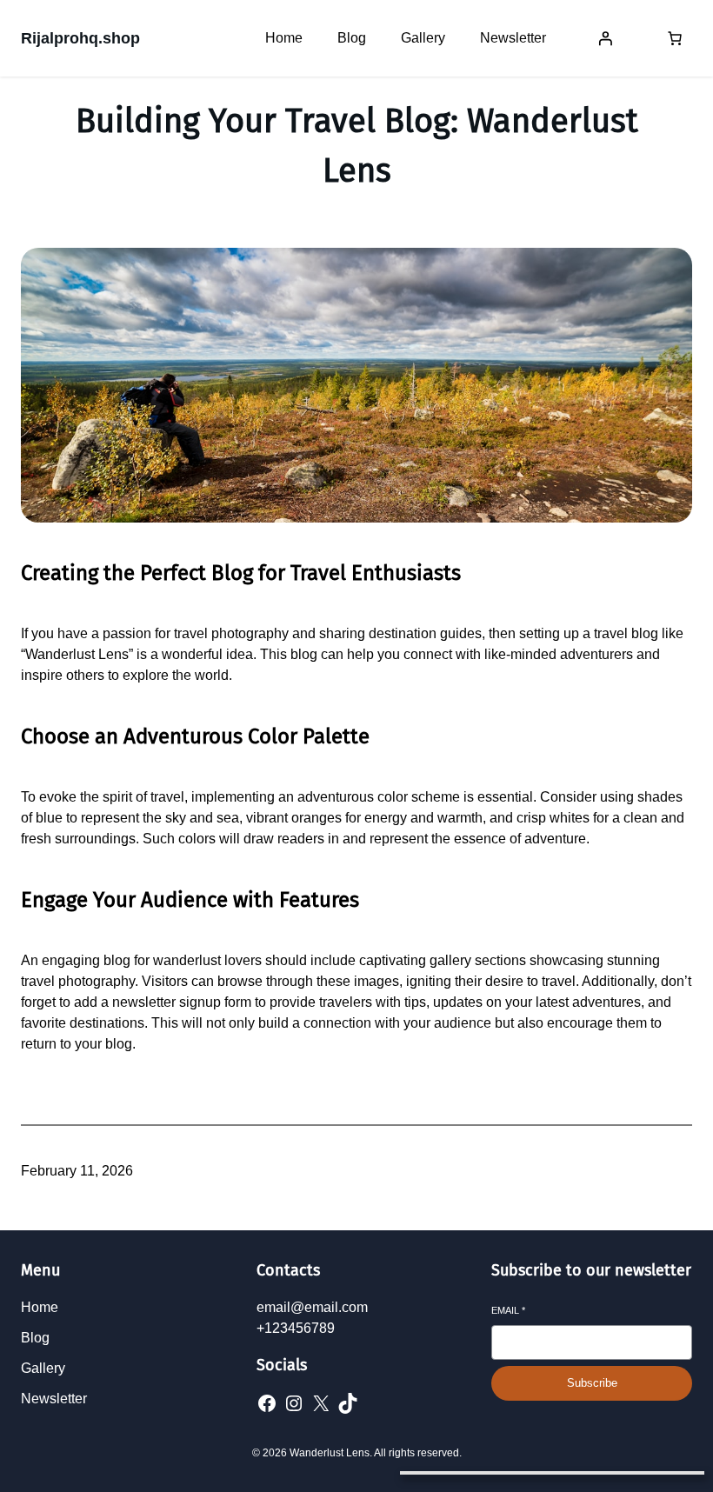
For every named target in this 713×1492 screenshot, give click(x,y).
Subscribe (592, 1382)
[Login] (605, 38)
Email (508, 1310)
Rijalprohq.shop (80, 38)
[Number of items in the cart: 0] (674, 38)
